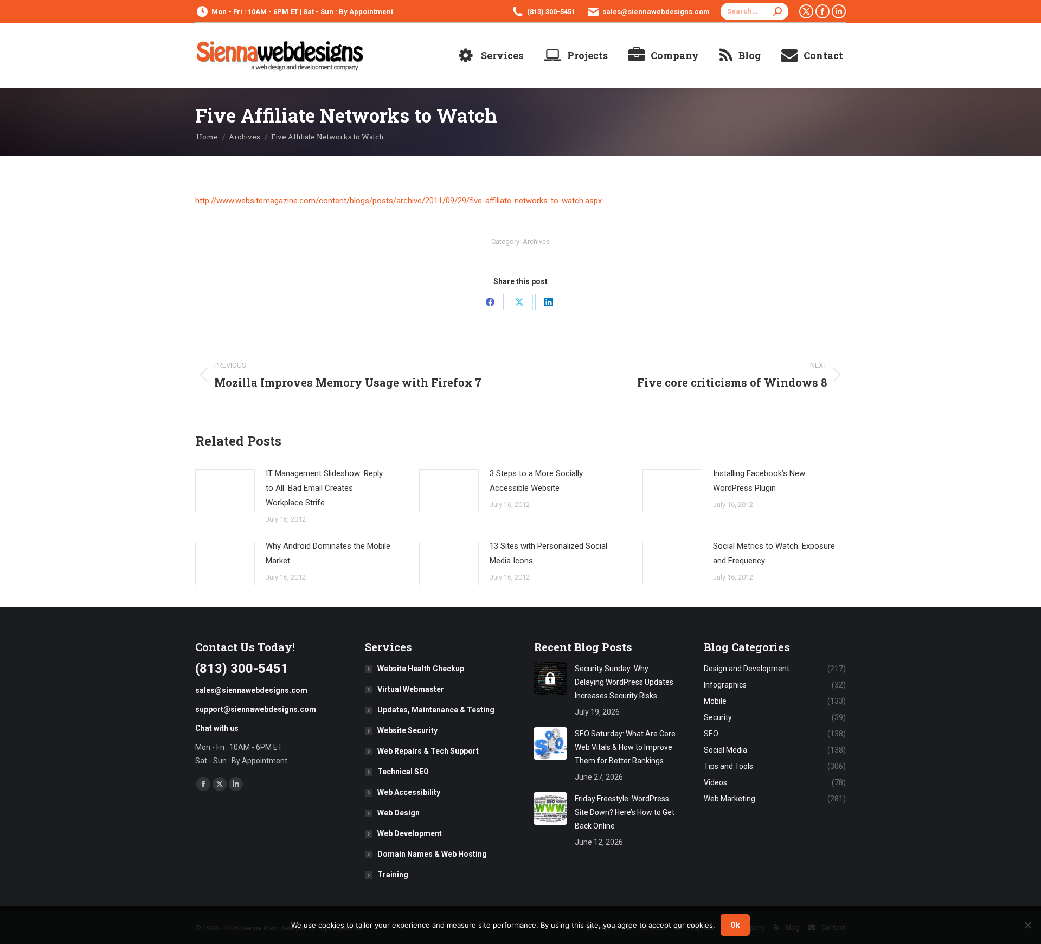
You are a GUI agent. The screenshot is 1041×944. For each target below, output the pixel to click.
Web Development (409, 833)
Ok (735, 925)
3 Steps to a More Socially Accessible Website (536, 480)
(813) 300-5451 (551, 12)
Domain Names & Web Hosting (432, 854)
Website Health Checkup (420, 668)
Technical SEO (403, 771)
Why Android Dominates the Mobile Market (328, 553)
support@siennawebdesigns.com (255, 709)
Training (392, 874)
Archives (536, 241)
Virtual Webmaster (410, 689)
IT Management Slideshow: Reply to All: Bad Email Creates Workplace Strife (324, 488)
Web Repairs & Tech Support (428, 751)
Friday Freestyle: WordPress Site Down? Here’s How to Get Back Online (624, 812)
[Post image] (225, 490)
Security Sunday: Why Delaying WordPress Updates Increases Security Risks (624, 682)
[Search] (777, 11)
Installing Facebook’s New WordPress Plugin (759, 480)
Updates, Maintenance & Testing (435, 709)
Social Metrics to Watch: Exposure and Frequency (774, 553)
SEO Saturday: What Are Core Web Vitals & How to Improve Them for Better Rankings (625, 747)
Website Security (407, 730)
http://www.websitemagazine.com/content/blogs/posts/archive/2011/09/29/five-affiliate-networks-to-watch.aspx (398, 201)
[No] (1027, 925)
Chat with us (217, 728)
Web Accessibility (408, 792)
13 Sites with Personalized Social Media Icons (548, 553)
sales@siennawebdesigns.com (656, 12)
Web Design (398, 812)
